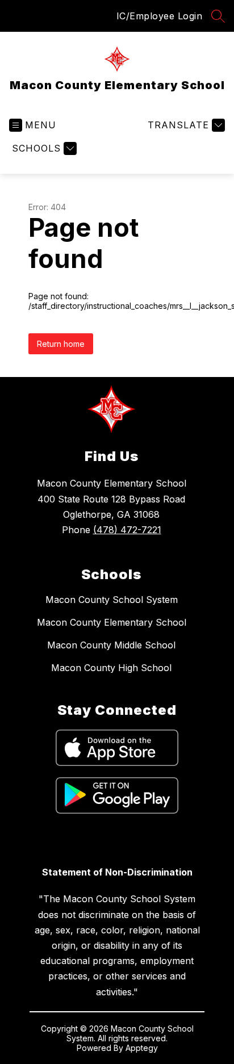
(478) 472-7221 (127, 529)
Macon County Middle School (111, 645)
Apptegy (142, 1048)
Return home (61, 344)
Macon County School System (111, 599)
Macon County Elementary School (111, 622)
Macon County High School (111, 667)
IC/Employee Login (159, 16)
